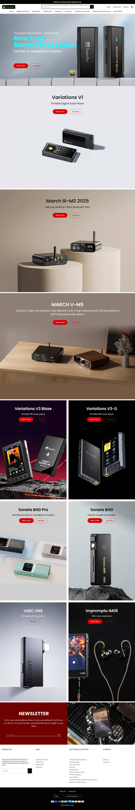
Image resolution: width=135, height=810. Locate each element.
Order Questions (74, 762)
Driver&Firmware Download (101, 11)
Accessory (68, 11)
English (57, 796)
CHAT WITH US (117, 11)
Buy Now (36, 66)
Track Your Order (74, 764)
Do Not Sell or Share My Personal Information (83, 779)
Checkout (125, 7)
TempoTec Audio (69, 805)
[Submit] (92, 7)
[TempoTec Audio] (8, 7)
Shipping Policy (74, 769)
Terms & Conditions (75, 774)
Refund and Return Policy (77, 772)
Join (58, 734)
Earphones (58, 11)
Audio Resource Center (82, 11)
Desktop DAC (36, 11)
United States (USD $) (72, 796)
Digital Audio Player (23, 11)
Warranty (72, 767)
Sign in (109, 7)
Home (12, 11)
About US (106, 759)
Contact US (106, 762)
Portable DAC (47, 11)
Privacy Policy (73, 777)
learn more (21, 66)
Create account (117, 7)
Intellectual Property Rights (77, 782)
